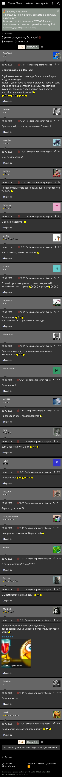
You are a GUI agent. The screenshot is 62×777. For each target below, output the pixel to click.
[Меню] (4, 3)
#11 (58, 410)
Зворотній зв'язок (36, 763)
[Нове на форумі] (52, 3)
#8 (59, 311)
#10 (58, 379)
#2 (59, 120)
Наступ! (31, 47)
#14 (58, 503)
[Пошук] (58, 3)
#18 (58, 620)
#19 (58, 692)
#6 (59, 247)
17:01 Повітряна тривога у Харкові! (37, 65)
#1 (59, 64)
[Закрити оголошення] (57, 11)
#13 (58, 472)
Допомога (51, 763)
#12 (58, 441)
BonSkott (8, 41)
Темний (8, 763)
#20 (58, 723)
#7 (59, 278)
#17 (58, 589)
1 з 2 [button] (21, 47)
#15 (58, 527)
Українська (9, 766)
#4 (59, 182)
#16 (58, 558)
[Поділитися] (55, 64)
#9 (59, 345)
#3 (59, 151)
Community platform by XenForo (26, 772)
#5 (59, 216)
